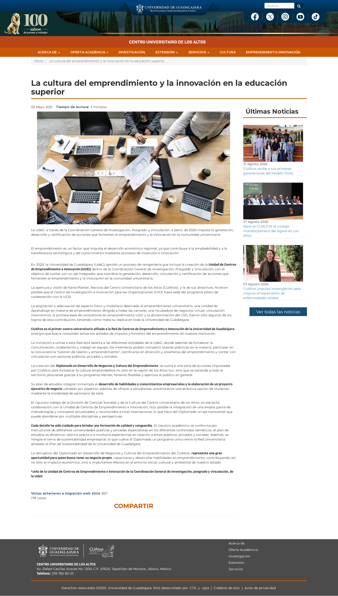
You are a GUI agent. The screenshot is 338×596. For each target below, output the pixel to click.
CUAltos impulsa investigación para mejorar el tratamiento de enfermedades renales (272, 293)
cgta (205, 588)
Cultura (228, 52)
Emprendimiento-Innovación (273, 52)
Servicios (197, 52)
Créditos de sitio (227, 588)
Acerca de (48, 52)
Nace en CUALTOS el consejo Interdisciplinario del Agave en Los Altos (270, 231)
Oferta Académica (88, 52)
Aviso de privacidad (260, 588)
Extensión (165, 52)
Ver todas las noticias (278, 311)
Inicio (38, 61)
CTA (193, 588)
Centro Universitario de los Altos (167, 42)
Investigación (132, 52)
